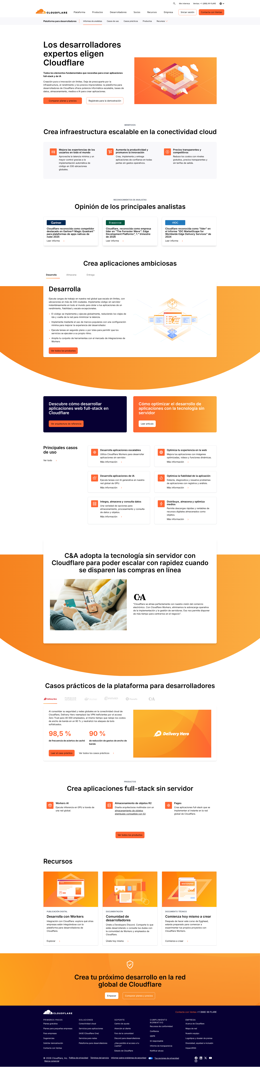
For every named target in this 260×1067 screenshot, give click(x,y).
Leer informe (53, 240)
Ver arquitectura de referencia (66, 423)
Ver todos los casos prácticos (94, 753)
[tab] (53, 276)
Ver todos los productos (63, 350)
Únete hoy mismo (115, 941)
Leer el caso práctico (61, 753)
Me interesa (184, 3)
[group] (73, 159)
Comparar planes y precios (63, 100)
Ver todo (47, 460)
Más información (108, 461)
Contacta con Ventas (211, 12)
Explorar (51, 941)
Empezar (111, 995)
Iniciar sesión (187, 12)
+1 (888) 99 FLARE (207, 1012)
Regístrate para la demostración (105, 100)
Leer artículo (147, 423)
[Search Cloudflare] (174, 3)
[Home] (52, 12)
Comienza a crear (174, 941)
